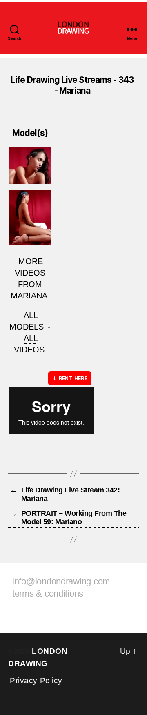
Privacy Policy (36, 680)
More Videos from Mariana (29, 278)
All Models (26, 321)
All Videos (29, 344)
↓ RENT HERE (69, 378)
